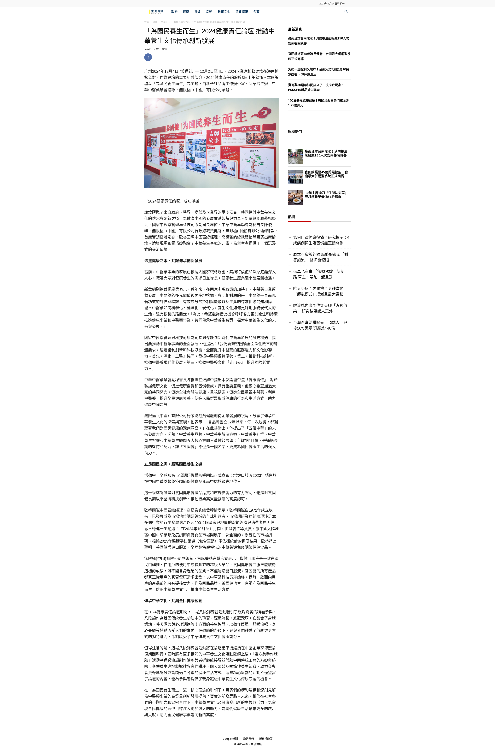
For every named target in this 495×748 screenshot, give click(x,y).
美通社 (164, 22)
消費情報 (242, 11)
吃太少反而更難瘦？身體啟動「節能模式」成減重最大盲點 (318, 291)
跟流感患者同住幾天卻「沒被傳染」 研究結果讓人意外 (320, 308)
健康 (186, 11)
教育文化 (224, 11)
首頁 (146, 22)
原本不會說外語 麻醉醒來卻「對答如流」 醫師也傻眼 (320, 257)
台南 (256, 11)
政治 (174, 11)
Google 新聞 (230, 738)
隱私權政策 (266, 738)
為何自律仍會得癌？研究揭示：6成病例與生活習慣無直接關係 (321, 240)
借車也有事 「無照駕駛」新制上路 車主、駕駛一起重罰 (320, 274)
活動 (209, 11)
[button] (346, 12)
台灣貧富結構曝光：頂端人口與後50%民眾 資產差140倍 (320, 325)
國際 (155, 22)
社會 (198, 11)
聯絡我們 (248, 738)
